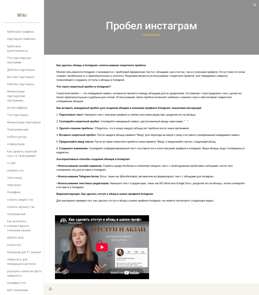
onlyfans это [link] (15, 170)
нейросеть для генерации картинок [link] (21, 261)
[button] (255, 5)
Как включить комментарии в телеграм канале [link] (18, 225)
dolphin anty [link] (15, 237)
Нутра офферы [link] (17, 108)
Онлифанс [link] (14, 192)
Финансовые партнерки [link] (24, 122)
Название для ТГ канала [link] (24, 252)
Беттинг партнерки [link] (20, 77)
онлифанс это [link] (16, 283)
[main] (151, 27)
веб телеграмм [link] (17, 290)
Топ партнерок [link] (17, 115)
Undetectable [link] (16, 144)
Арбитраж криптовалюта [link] (17, 48)
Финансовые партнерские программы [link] (16, 95)
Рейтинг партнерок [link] (20, 84)
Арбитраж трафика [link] (20, 32)
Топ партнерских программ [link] (19, 60)
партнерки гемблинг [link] (21, 39)
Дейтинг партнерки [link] (21, 70)
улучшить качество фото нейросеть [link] (24, 273)
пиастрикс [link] (14, 185)
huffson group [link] (16, 137)
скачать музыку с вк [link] (21, 207)
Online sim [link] (14, 245)
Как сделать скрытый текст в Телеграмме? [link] (22, 153)
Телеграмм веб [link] (17, 129)
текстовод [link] (14, 178)
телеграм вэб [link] (16, 214)
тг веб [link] (11, 163)
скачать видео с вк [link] (20, 199)
